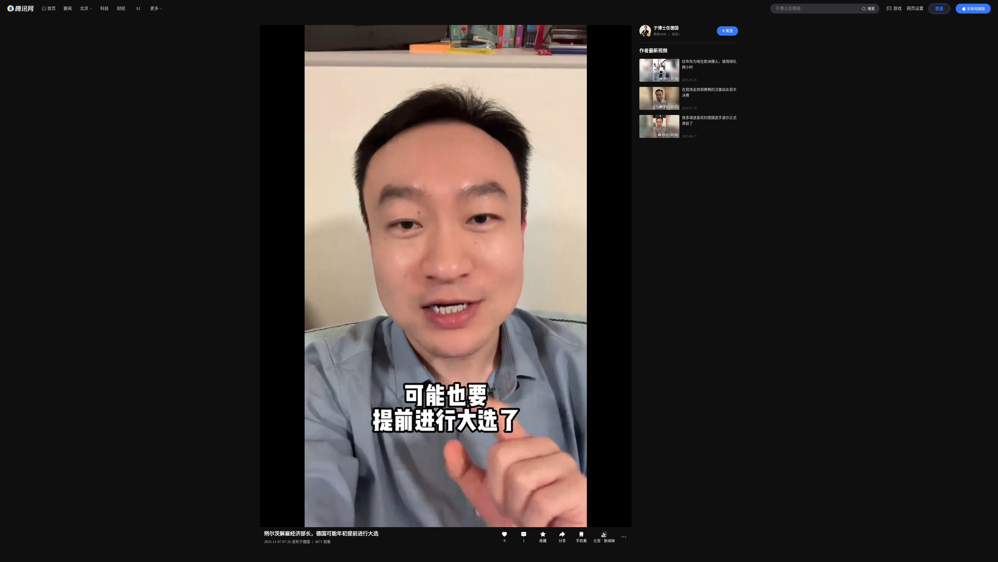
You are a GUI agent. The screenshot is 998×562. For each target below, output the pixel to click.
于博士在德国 (666, 28)
